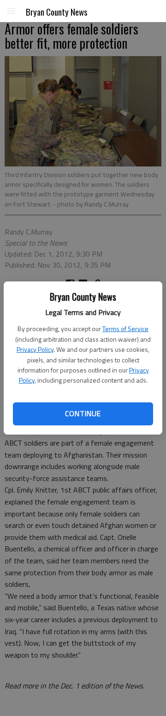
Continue (83, 413)
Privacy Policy (35, 349)
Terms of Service (125, 328)
